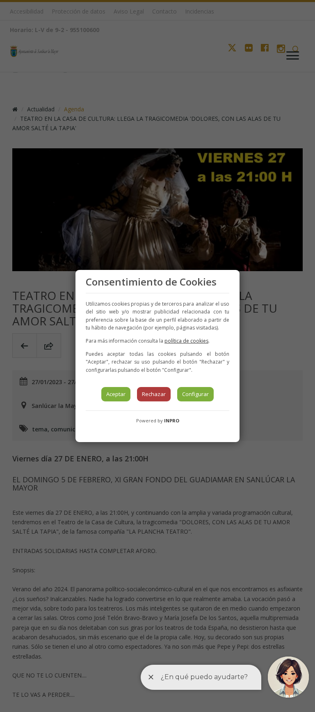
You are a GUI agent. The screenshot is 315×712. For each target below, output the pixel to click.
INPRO (171, 420)
